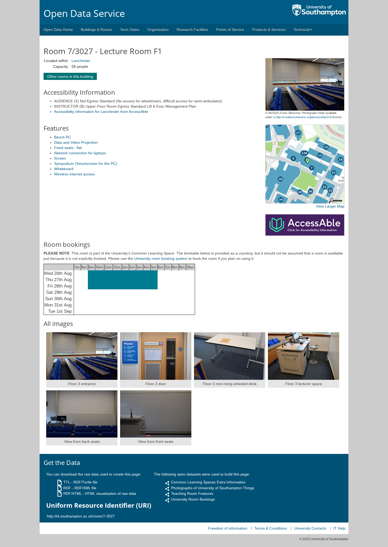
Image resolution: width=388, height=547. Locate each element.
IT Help (339, 528)
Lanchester (81, 61)
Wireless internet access (74, 174)
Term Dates (129, 29)
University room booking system (160, 258)
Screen (60, 158)
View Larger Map (330, 206)
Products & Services (269, 29)
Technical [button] (301, 29)
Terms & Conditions (270, 528)
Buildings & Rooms (96, 29)
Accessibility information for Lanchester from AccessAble (101, 111)
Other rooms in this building (70, 76)
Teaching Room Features (192, 493)
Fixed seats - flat (68, 148)
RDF (67, 488)
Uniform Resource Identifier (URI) (98, 505)
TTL (66, 482)
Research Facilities (192, 29)
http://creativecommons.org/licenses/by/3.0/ (304, 117)
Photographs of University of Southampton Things (212, 488)
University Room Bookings (193, 499)
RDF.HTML (72, 493)
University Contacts (310, 528)
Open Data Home (58, 29)
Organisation (158, 29)
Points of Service (230, 29)
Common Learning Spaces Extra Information (208, 482)
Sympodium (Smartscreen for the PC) (85, 163)
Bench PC (62, 137)
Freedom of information (227, 528)
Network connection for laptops (80, 153)
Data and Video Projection (76, 142)
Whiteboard (63, 169)
